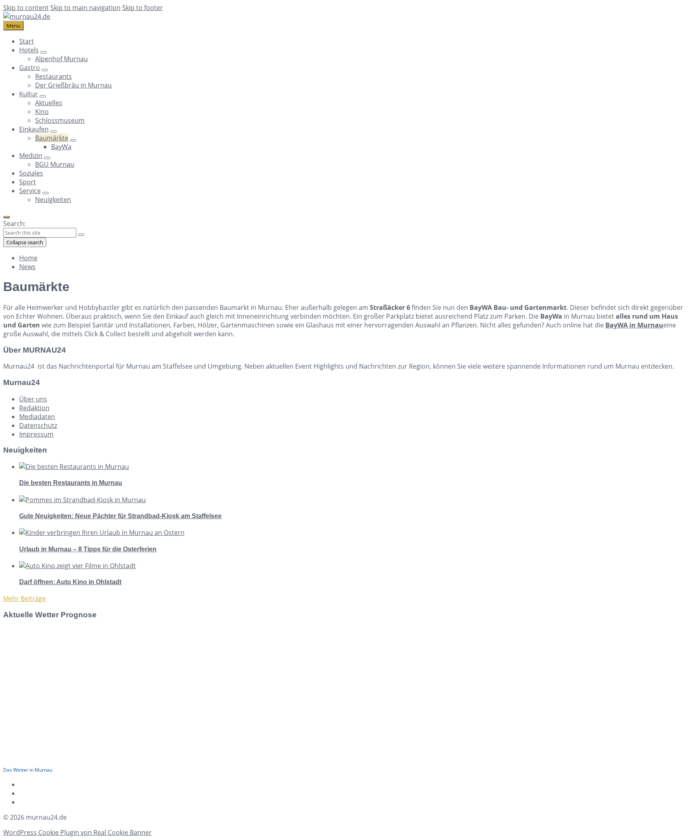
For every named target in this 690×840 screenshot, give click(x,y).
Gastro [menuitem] (29, 67)
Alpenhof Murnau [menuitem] (61, 58)
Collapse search (24, 242)
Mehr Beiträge (24, 598)
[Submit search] (81, 234)
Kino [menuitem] (42, 111)
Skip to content (26, 7)
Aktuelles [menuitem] (48, 102)
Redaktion (34, 407)
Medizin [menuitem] (30, 155)
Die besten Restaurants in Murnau (70, 482)
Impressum (36, 434)
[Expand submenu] (43, 52)
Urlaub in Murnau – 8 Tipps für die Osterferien (88, 549)
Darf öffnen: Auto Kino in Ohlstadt (70, 582)
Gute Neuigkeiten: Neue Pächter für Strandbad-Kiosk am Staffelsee (120, 516)
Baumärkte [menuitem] (51, 138)
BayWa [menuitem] (61, 146)
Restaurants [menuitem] (53, 76)
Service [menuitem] (30, 190)
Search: (14, 223)
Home (28, 257)
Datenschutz (38, 425)
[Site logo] (26, 16)
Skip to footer (142, 7)
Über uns (33, 399)
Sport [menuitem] (27, 182)
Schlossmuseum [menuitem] (60, 120)
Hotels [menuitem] (29, 50)
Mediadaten (37, 416)
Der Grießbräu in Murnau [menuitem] (73, 85)
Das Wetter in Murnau (27, 769)
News (27, 266)
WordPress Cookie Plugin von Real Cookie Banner (77, 832)
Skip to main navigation (85, 7)
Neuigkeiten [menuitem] (53, 199)
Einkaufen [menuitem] (34, 129)
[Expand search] (6, 217)
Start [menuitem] (26, 41)
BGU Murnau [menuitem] (54, 164)
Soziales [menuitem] (31, 173)
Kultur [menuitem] (28, 94)
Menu (13, 25)
